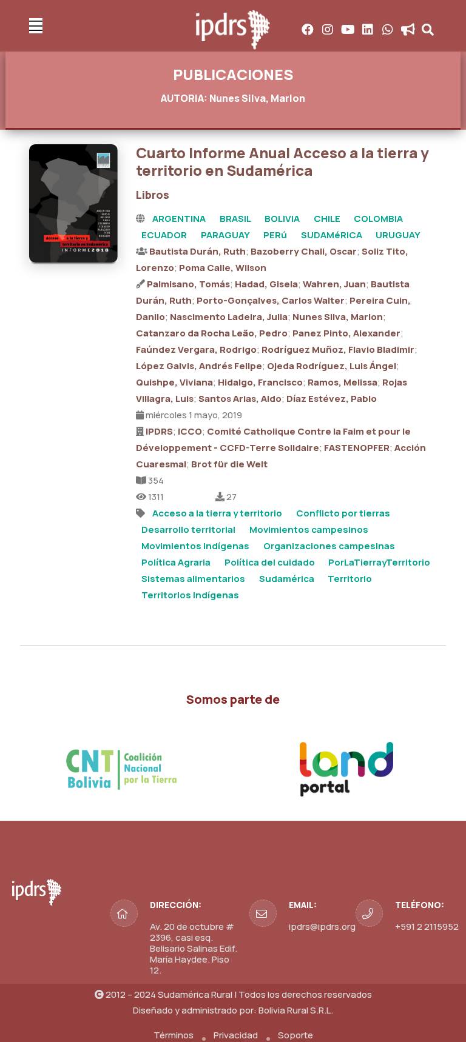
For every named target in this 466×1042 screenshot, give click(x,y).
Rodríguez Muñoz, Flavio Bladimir (338, 349)
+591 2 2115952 (427, 926)
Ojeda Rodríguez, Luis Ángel (331, 365)
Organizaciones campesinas (329, 545)
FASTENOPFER (357, 447)
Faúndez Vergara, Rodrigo (196, 349)
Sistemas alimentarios (193, 578)
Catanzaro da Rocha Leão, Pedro (212, 333)
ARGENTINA (179, 218)
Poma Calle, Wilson (222, 267)
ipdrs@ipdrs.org (322, 926)
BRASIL (235, 218)
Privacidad (236, 1035)
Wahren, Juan (334, 284)
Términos (174, 1035)
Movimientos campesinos (308, 529)
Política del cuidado (270, 562)
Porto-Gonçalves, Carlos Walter (271, 300)
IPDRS (159, 431)
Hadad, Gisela (266, 284)
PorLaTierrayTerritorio (379, 562)
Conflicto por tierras (343, 513)
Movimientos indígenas (195, 545)
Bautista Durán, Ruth (197, 251)
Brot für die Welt (229, 464)
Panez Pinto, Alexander (346, 333)
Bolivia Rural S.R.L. (295, 1010)
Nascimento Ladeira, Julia (229, 316)
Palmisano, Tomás (188, 284)
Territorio (350, 578)
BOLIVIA (282, 218)
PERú (275, 235)
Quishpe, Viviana (174, 382)
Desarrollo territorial (188, 529)
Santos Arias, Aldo (240, 398)
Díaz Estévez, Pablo (331, 398)
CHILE (327, 218)
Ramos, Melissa (342, 382)
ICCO (190, 431)
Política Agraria (176, 562)
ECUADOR (164, 235)
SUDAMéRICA (331, 235)
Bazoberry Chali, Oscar (304, 251)
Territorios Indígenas (190, 595)
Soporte (295, 1035)
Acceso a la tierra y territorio (217, 513)
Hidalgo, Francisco (260, 382)
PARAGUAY (225, 235)
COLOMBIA (378, 218)
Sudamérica (286, 578)
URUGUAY (398, 235)
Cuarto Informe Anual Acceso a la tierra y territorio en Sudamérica (282, 161)
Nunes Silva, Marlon (337, 316)
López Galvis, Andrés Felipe (199, 365)
